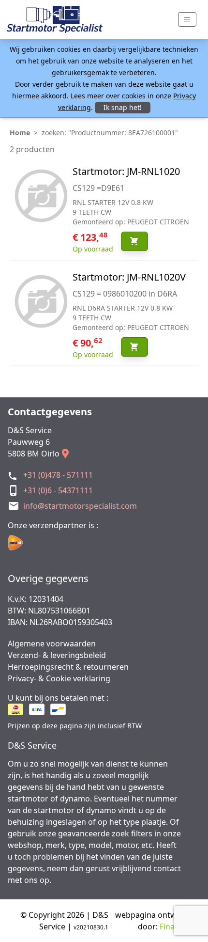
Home (20, 132)
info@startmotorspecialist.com (80, 506)
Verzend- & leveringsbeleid (57, 655)
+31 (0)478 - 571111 (58, 475)
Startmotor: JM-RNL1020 (126, 171)
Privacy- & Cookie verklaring (59, 678)
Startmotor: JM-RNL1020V (129, 276)
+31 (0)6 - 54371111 (58, 490)
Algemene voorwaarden (52, 643)
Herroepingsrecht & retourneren (68, 666)
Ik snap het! (123, 107)
